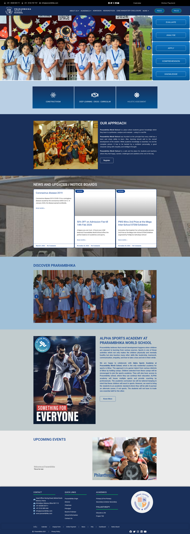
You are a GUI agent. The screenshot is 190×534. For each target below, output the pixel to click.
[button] (3, 48)
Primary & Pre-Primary (103, 498)
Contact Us (68, 518)
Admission (97, 11)
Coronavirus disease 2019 (49, 193)
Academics (85, 11)
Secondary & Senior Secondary (106, 502)
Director (67, 502)
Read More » (40, 208)
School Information (71, 515)
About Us (74, 11)
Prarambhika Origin (71, 498)
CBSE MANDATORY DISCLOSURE (129, 11)
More (145, 11)
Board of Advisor (70, 512)
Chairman (68, 505)
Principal (68, 508)
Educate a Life (101, 513)
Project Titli (100, 516)
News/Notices (109, 11)
